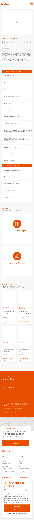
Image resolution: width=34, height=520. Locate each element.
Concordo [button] (17, 506)
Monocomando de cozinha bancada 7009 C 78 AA (24, 349)
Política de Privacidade (21, 403)
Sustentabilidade (6, 463)
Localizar (15, 443)
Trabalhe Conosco (7, 468)
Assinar (7, 412)
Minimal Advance (9, 38)
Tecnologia (5, 466)
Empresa (4, 461)
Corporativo (22, 471)
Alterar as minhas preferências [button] (17, 513)
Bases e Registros (24, 468)
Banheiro (21, 461)
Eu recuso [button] (17, 510)
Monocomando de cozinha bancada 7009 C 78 (8, 349)
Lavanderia (21, 466)
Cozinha (21, 463)
